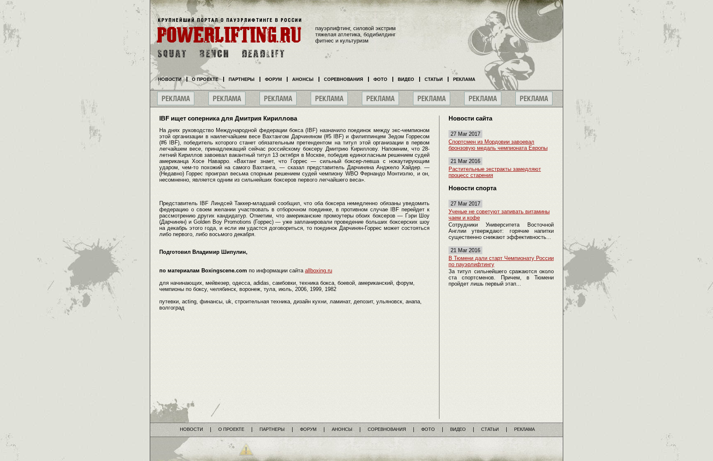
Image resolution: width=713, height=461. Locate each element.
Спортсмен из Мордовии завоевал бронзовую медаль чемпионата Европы (498, 145)
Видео (406, 79)
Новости (170, 79)
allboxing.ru (318, 270)
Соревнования (343, 79)
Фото (380, 79)
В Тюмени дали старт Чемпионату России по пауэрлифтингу (501, 261)
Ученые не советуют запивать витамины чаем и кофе (499, 214)
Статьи (434, 79)
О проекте (205, 79)
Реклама (464, 79)
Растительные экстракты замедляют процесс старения (495, 172)
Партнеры (242, 79)
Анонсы (303, 79)
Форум (273, 79)
